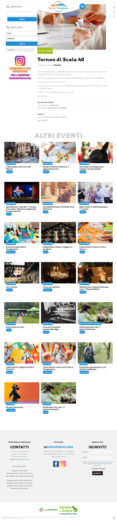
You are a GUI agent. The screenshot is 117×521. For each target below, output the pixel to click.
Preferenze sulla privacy (74, 517)
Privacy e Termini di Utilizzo (103, 464)
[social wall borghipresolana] (20, 67)
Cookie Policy (63, 517)
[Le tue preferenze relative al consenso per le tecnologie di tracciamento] (114, 518)
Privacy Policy (54, 517)
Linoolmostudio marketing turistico (15, 518)
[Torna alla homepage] (58, 7)
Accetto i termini (98, 468)
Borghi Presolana (6, 517)
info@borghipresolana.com (19, 459)
